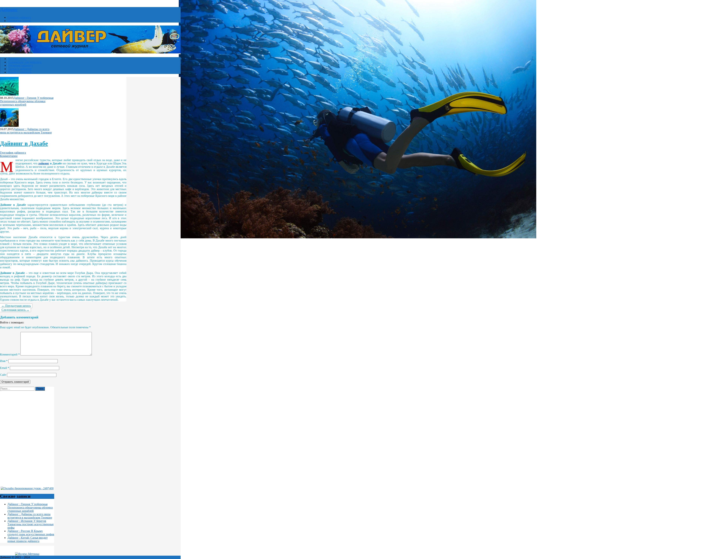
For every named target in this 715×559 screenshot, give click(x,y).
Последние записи (19, 20)
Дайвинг (9, 9)
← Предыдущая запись (16, 305)
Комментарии (9, 156)
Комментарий (10, 354)
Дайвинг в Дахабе (24, 143)
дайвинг (43, 163)
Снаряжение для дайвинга (24, 62)
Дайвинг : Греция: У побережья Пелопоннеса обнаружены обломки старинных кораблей (26, 101)
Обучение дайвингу (20, 65)
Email (4, 367)
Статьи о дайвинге (20, 68)
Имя (4, 361)
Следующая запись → (15, 309)
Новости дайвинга (19, 17)
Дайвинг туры (17, 58)
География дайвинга (13, 152)
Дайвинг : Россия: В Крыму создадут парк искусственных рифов (30, 532)
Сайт (3, 374)
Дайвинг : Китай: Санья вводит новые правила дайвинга (27, 539)
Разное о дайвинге (19, 72)
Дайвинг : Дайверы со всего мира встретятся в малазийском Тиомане (26, 131)
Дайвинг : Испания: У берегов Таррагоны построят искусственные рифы (30, 524)
